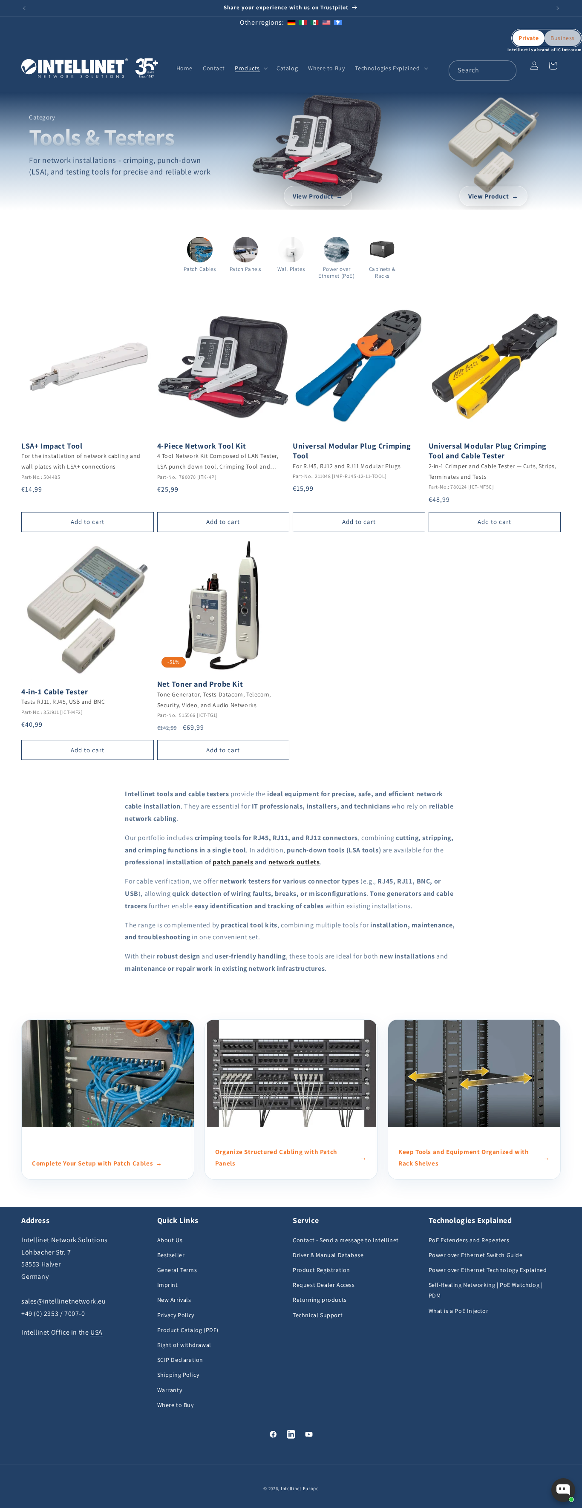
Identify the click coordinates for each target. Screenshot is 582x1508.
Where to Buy (175, 1405)
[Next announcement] (557, 8)
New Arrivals (174, 1300)
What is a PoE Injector (459, 1311)
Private (529, 38)
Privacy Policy (175, 1315)
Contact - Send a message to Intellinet (346, 1240)
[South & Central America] (338, 22)
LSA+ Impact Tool (52, 446)
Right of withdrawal (184, 1345)
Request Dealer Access (324, 1285)
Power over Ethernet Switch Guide (476, 1255)
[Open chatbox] (563, 1490)
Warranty (169, 1390)
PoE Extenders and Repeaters (469, 1240)
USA (96, 1332)
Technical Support (318, 1315)
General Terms (177, 1270)
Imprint (167, 1285)
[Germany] (291, 22)
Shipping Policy (178, 1374)
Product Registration (321, 1270)
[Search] (506, 70)
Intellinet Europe (300, 1488)
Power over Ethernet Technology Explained (488, 1270)
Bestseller (171, 1255)
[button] (250, 68)
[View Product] (317, 144)
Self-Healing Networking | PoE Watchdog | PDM (486, 1290)
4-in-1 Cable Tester (54, 691)
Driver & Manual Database (328, 1255)
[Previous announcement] (24, 8)
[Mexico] (314, 22)
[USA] (326, 22)
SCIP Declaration (180, 1360)
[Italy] (303, 22)
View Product (313, 196)
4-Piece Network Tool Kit (201, 446)
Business (562, 38)
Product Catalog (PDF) (188, 1330)
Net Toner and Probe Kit (200, 684)
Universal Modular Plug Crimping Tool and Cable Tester (488, 450)
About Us (170, 1240)
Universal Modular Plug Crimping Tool (352, 450)
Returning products (320, 1300)
